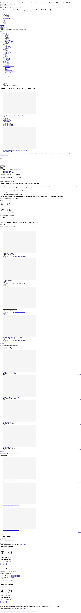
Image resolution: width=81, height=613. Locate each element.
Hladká (6, 45)
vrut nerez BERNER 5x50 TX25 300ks (10, 309)
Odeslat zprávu (3, 543)
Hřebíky (6, 69)
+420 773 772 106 (3, 564)
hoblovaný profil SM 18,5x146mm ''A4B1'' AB (11, 505)
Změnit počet (2, 169)
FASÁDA (4, 49)
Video (4, 20)
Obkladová (7, 34)
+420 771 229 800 (3, 563)
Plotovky (6, 56)
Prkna (6, 55)
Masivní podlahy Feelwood (9, 41)
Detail (79, 374)
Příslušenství (7, 38)
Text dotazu (2, 542)
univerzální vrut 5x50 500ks (7, 280)
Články (4, 19)
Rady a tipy (5, 22)
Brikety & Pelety (8, 67)
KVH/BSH (7, 60)
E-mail (1, 539)
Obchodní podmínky (6, 18)
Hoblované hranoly (8, 59)
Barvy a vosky (7, 63)
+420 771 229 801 (17, 575)
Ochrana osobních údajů (21, 611)
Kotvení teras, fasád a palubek (10, 71)
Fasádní (6, 36)
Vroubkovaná (7, 46)
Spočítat (18, 174)
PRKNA (4, 54)
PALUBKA (5, 33)
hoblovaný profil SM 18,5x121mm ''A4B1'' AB (11, 530)
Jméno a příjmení (3, 538)
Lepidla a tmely (7, 73)
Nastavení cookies (13, 611)
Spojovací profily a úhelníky (10, 72)
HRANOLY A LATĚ (6, 57)
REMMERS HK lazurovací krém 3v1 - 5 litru (11, 397)
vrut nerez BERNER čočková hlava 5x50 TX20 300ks (12, 337)
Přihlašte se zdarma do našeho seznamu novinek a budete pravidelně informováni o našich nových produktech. (23, 606)
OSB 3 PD (4, 61)
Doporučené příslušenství (7, 120)
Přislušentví (7, 65)
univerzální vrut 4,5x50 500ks (8, 253)
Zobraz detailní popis (4, 155)
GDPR (25, 544)
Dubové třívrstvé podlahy (9, 42)
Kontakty (4, 23)
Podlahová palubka (8, 40)
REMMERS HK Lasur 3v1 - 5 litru (9, 372)
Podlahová (7, 35)
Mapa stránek (34, 611)
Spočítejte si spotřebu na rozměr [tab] (8, 172)
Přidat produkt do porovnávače (8, 125)
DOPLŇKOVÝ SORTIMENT (8, 66)
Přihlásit (58, 606)
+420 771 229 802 (10, 576)
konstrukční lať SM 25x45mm (8, 422)
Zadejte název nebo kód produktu (6, 29)
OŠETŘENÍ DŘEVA (6, 62)
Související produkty (6, 119)
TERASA (4, 44)
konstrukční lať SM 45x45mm (8, 447)
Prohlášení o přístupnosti (4, 611)
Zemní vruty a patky (8, 70)
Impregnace (7, 64)
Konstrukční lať (7, 58)
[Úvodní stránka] (3, 27)
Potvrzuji (2, 12)
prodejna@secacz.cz (10, 577)
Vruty (6, 68)
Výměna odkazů (28, 611)
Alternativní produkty (6, 121)
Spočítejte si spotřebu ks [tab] (7, 171)
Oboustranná (7, 37)
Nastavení (2, 4)
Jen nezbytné (7, 4)
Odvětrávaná (7, 50)
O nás (4, 21)
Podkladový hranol (8, 47)
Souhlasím (12, 4)
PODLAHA (5, 39)
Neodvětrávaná (7, 51)
